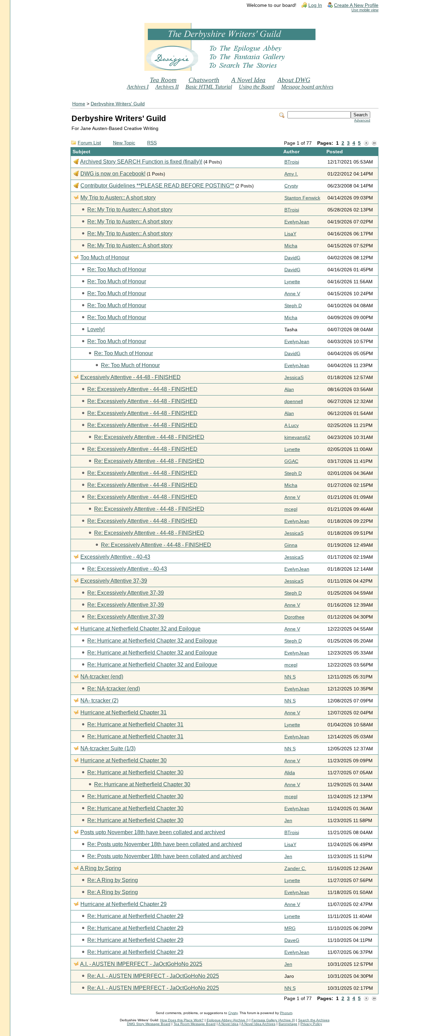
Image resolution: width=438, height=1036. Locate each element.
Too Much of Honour (104, 257)
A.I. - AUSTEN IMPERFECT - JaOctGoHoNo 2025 (141, 964)
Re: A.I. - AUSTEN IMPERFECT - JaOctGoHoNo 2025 (153, 976)
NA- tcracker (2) (99, 700)
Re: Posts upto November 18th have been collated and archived (164, 844)
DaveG (291, 940)
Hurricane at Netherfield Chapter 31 (123, 712)
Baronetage (288, 1024)
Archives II (167, 87)
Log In (315, 5)
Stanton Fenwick (302, 197)
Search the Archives (314, 1020)
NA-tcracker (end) (101, 676)
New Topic (124, 142)
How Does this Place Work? (182, 1020)
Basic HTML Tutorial (208, 87)
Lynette (292, 281)
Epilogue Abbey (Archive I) (227, 1020)
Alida (289, 772)
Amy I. (291, 174)
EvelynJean (296, 221)
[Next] (366, 143)
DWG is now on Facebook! (112, 174)
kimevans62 (297, 437)
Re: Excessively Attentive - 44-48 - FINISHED (142, 389)
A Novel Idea (248, 79)
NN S (290, 676)
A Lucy (291, 425)
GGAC (291, 461)
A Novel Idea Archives (258, 1024)
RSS (152, 142)
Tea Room (163, 79)
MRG (290, 928)
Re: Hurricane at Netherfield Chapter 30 (135, 772)
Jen (288, 820)
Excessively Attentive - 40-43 (115, 557)
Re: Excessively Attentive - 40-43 (127, 569)
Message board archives (307, 87)
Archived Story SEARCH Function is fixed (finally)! (141, 162)
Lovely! (96, 329)
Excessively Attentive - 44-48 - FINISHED (130, 377)
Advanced (362, 120)
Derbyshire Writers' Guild (118, 103)
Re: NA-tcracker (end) (113, 688)
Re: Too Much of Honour (116, 269)
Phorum (286, 1013)
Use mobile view (364, 10)
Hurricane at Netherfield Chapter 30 (123, 760)
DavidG (292, 257)
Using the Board (256, 87)
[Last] (374, 143)
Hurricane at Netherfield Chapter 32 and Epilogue (140, 629)
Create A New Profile (356, 5)
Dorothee (294, 617)
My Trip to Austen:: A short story (118, 197)
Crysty (291, 186)
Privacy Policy (311, 1024)
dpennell (293, 401)
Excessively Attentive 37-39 (113, 581)
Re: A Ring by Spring (112, 880)
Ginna (290, 545)
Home (78, 103)
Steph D (293, 305)
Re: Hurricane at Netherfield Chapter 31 (135, 724)
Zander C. (295, 868)
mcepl (290, 509)
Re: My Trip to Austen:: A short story (129, 209)
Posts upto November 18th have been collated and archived (152, 832)
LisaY (290, 233)
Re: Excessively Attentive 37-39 (125, 593)
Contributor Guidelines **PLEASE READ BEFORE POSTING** (157, 186)
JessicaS (294, 377)
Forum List (89, 142)
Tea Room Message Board (194, 1024)
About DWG (294, 79)
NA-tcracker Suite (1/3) (108, 748)
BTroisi (291, 162)
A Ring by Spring (100, 868)
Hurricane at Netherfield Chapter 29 (123, 904)
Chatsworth (204, 79)
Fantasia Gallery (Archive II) (273, 1020)
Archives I (138, 87)
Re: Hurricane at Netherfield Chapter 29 (135, 916)
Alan (289, 389)
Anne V (292, 293)
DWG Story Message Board (148, 1024)
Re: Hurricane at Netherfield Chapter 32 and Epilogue (152, 641)
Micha (290, 245)
